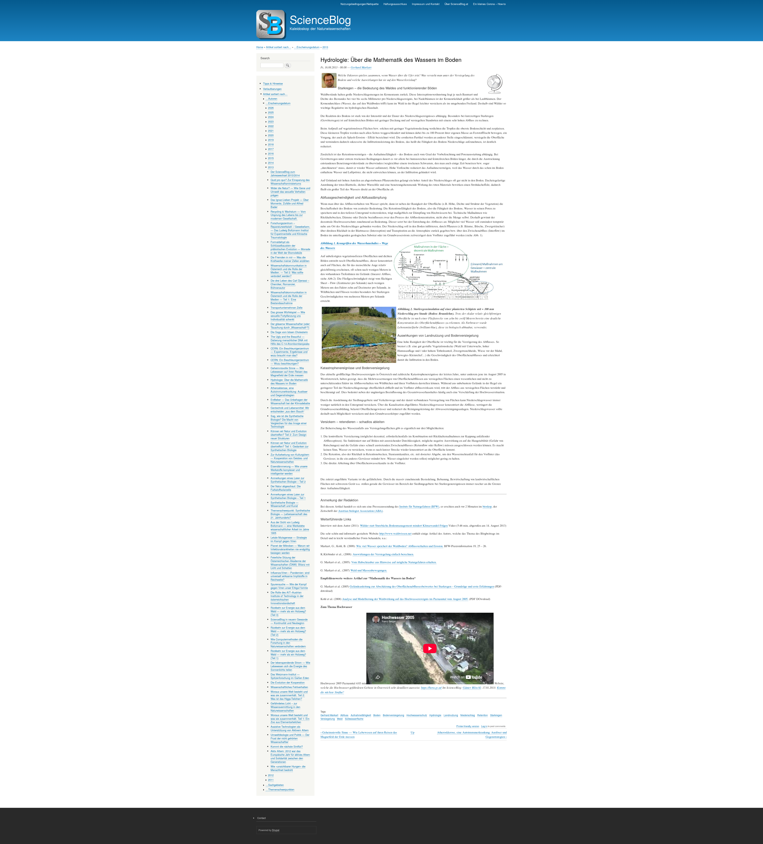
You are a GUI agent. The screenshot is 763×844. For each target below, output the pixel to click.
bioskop (487, 506)
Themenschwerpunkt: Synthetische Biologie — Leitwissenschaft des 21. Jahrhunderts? (290, 514)
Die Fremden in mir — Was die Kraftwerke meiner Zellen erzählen (290, 259)
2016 (271, 153)
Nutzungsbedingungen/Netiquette (360, 4)
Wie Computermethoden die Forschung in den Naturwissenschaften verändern (288, 642)
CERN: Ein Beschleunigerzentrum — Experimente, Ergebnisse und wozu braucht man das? (290, 351)
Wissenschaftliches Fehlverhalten (289, 687)
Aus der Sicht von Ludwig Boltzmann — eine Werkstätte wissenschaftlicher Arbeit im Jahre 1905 (290, 527)
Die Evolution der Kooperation (288, 682)
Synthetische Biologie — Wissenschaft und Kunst (284, 504)
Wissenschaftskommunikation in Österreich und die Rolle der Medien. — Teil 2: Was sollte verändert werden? (289, 271)
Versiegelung (327, 718)
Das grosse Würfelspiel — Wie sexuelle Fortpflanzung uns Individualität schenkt (288, 315)
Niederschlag (467, 715)
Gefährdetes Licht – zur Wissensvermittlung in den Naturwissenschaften (285, 706)
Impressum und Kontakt (426, 4)
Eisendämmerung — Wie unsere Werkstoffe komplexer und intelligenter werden (289, 469)
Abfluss (344, 715)
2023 (271, 121)
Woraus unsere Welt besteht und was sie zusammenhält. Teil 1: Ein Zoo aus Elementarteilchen (290, 718)
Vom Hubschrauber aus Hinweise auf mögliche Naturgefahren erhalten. (394, 562)
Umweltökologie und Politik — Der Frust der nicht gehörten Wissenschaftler (290, 738)
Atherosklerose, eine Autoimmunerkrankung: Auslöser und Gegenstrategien (289, 391)
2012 (271, 775)
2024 (271, 117)
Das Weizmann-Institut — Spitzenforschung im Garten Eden (290, 676)
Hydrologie (435, 715)
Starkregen (496, 715)
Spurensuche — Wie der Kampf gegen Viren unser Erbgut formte (289, 586)
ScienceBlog (320, 19)
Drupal (275, 830)
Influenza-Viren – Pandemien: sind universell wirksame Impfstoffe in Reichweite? (290, 576)
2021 (271, 130)
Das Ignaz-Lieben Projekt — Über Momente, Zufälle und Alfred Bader (290, 203)
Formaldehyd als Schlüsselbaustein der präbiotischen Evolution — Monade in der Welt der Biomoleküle (290, 247)
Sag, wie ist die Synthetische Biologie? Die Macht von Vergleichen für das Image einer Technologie (289, 421)
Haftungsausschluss (395, 4)
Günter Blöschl (472, 687)
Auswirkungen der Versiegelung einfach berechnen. (383, 554)
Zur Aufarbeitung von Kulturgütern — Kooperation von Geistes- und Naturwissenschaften (290, 458)
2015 (271, 158)
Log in (484, 726)
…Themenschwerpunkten (280, 789)
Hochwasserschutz (417, 715)
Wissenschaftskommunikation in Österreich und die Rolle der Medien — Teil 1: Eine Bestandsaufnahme (289, 297)
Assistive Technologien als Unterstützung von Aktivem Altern (290, 728)
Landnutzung (451, 715)
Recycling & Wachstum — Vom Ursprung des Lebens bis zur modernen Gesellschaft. (288, 215)
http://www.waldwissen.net (395, 533)
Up (412, 732)
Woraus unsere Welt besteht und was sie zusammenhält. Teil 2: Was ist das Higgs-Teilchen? (289, 695)
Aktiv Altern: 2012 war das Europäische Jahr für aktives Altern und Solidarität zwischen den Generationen (290, 756)
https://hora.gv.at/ (431, 687)
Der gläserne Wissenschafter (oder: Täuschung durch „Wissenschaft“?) (290, 325)
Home (259, 47)
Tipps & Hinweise (273, 83)
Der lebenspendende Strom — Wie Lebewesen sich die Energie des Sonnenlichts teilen (290, 666)
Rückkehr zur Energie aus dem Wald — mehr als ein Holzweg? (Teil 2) (288, 631)
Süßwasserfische (354, 718)
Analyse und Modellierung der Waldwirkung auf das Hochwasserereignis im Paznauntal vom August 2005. (405, 599)
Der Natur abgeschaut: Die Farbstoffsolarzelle (286, 488)
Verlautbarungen (272, 89)
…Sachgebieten (275, 785)
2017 (271, 149)
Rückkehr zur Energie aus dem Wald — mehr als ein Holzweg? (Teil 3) (288, 611)
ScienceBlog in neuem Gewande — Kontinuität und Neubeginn (289, 621)
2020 (271, 135)
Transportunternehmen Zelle (286, 307)
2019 (271, 140)
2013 (325, 47)
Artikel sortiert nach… (278, 47)
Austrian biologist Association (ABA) (360, 511)
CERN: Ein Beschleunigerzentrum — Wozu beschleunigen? (290, 361)
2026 (271, 108)
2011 (271, 780)
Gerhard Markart (361, 67)
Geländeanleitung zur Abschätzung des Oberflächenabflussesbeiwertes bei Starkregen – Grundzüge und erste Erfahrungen (422, 586)
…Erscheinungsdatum (307, 47)
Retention (482, 715)
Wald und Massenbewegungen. (369, 570)
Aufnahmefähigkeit (361, 715)
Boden (377, 715)
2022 (271, 126)
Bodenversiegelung (393, 715)
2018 (271, 144)
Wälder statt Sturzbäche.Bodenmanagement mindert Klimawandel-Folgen (404, 525)
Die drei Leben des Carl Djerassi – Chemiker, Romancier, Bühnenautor (290, 284)
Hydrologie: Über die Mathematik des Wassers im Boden (289, 381)
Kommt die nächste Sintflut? (287, 746)
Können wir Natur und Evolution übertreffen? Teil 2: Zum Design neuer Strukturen (289, 434)
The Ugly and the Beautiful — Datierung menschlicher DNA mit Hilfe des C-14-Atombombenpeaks (290, 340)
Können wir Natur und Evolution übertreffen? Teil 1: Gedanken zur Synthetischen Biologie (289, 446)
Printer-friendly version (467, 726)
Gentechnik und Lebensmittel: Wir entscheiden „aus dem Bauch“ (290, 409)
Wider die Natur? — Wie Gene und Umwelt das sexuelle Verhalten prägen (290, 191)
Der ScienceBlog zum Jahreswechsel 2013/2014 (285, 173)
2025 (271, 112)
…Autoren (271, 98)
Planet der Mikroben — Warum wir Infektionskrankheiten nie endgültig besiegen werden (290, 549)
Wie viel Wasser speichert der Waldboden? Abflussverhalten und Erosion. (399, 546)
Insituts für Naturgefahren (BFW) (419, 506)
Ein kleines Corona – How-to (489, 4)
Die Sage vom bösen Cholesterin (289, 332)
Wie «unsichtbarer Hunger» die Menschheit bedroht (288, 768)
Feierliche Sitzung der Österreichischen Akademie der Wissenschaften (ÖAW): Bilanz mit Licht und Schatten (290, 562)
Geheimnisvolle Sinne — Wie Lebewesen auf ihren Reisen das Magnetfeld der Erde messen (289, 371)
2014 (271, 162)
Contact (261, 818)
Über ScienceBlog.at (456, 4)
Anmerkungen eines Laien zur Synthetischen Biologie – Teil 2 (288, 479)
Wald (340, 718)
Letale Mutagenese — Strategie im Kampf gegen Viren (289, 539)
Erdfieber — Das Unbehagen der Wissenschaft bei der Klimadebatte (290, 401)
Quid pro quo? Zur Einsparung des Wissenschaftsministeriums (290, 181)
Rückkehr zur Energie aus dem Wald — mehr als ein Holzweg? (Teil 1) (288, 654)
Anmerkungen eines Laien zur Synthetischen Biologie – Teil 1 (288, 496)
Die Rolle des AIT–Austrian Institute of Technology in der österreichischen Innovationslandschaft (287, 597)
